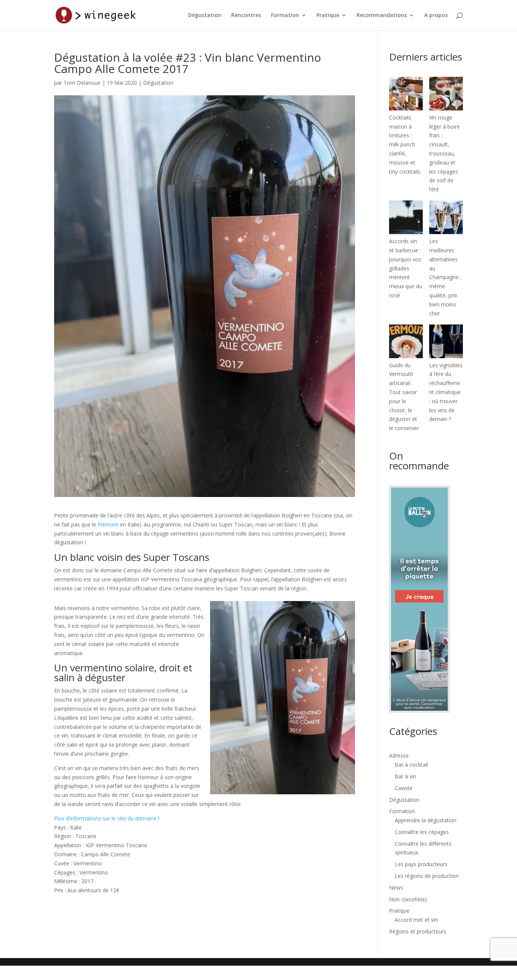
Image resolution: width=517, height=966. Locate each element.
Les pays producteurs (421, 864)
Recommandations (382, 15)
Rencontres (246, 15)
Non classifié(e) (408, 899)
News (396, 887)
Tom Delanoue (82, 82)
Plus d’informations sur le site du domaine (105, 818)
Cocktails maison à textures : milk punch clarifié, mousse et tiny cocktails (404, 144)
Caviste (404, 788)
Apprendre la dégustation (425, 820)
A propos (436, 15)
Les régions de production (427, 875)
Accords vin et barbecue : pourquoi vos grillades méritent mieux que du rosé (405, 268)
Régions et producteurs (417, 931)
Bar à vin (405, 776)
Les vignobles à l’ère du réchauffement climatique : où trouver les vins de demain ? (445, 392)
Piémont (108, 524)
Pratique (327, 15)
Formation (285, 15)
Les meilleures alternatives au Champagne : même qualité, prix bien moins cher (445, 277)
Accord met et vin (416, 919)
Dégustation (204, 15)
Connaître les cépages (422, 832)
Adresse (399, 755)
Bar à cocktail (411, 764)
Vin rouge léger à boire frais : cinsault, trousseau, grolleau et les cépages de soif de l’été (444, 153)
